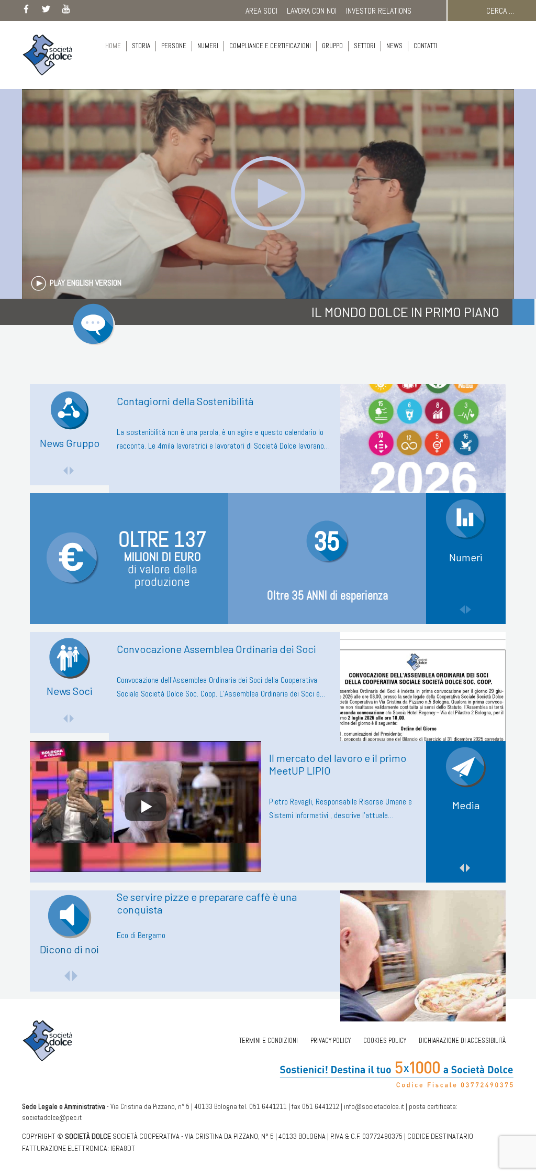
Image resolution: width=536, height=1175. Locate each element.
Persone (173, 45)
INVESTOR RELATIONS (378, 10)
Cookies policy (384, 1040)
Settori (364, 45)
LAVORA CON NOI (312, 10)
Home (113, 45)
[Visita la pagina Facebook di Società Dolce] (26, 11)
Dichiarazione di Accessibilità (462, 1040)
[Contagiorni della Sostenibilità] (423, 449)
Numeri (207, 45)
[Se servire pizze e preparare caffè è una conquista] (423, 955)
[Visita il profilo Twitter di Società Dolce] (46, 11)
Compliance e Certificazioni (270, 45)
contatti (425, 45)
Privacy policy (330, 1040)
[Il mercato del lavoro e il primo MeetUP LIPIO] (145, 806)
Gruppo (332, 45)
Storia (141, 45)
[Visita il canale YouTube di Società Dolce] (66, 11)
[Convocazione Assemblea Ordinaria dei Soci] (423, 697)
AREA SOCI (261, 10)
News (394, 45)
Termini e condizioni (268, 1040)
